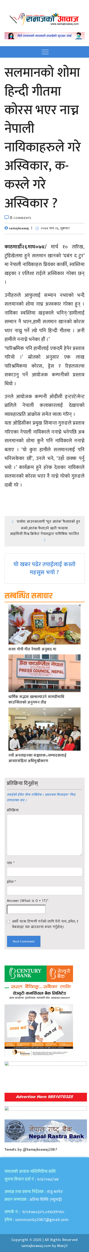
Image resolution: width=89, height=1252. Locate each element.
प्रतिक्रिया (13, 810)
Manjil (62, 1246)
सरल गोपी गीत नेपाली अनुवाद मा (32, 649)
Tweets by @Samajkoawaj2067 (31, 1150)
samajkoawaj (19, 228)
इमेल (11, 882)
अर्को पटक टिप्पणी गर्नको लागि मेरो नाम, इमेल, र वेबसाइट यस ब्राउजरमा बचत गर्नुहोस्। (45, 924)
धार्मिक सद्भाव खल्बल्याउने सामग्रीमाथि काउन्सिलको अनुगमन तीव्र (36, 699)
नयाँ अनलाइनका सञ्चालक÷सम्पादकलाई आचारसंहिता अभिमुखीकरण (37, 758)
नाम (11, 863)
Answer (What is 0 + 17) (27, 901)
